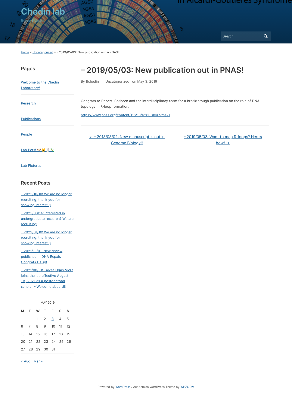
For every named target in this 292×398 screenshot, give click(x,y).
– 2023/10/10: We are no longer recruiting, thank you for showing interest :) (46, 199)
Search (266, 36)
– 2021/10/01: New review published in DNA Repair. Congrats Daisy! (41, 256)
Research (28, 103)
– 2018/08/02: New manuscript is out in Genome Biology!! (127, 139)
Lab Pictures (31, 165)
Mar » (38, 361)
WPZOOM (187, 387)
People (26, 134)
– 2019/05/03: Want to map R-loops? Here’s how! (223, 139)
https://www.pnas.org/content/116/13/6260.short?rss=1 (125, 115)
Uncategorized (42, 52)
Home (25, 52)
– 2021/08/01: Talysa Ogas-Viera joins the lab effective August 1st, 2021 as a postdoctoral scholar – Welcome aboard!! (47, 278)
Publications (31, 119)
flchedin (92, 81)
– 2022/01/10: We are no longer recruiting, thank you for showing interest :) (46, 237)
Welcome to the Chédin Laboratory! (40, 85)
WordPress (122, 387)
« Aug (25, 361)
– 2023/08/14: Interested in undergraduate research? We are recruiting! (47, 218)
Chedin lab (43, 11)
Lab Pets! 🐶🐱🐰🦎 (37, 150)
